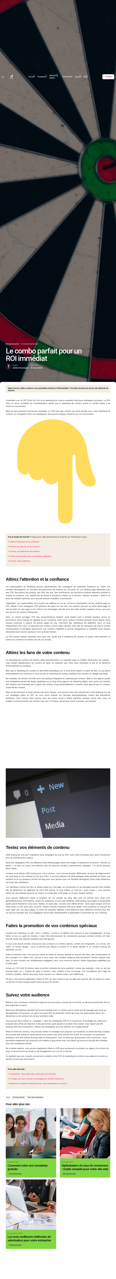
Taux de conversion (35, 1097)
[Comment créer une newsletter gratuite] (31, 1133)
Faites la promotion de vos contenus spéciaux (30, 556)
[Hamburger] (3, 77)
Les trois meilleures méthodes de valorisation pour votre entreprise (29, 1238)
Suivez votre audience (20, 561)
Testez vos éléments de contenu (25, 551)
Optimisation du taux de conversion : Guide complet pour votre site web (85, 1167)
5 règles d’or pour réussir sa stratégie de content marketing (36, 1079)
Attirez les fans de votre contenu (25, 546)
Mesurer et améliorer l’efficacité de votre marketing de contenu (38, 1083)
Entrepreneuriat (12, 344)
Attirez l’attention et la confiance (24, 542)
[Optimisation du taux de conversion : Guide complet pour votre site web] (85, 1133)
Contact (108, 77)
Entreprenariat (18, 1097)
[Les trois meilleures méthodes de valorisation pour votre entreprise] (31, 1204)
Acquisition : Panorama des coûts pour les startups (33, 1074)
